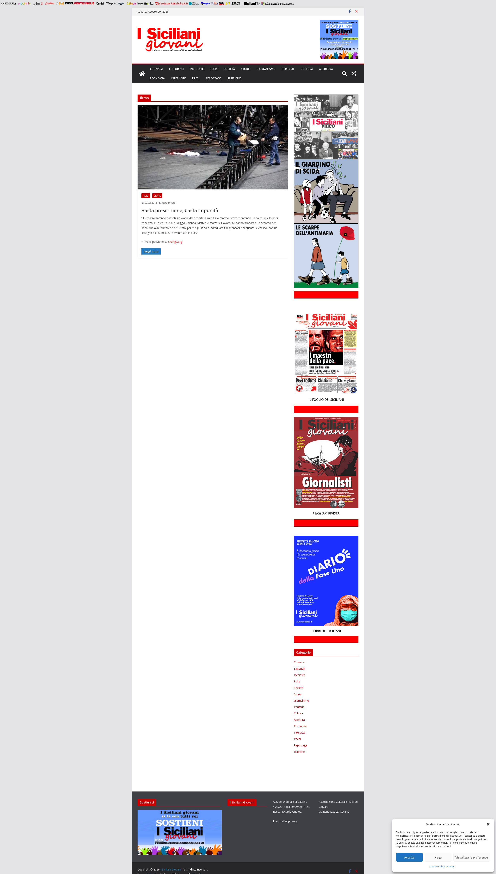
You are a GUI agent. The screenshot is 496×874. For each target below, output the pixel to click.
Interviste (178, 78)
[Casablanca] (50, 3)
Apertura (326, 69)
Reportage (213, 78)
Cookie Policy (437, 866)
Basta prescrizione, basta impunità (179, 210)
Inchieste (197, 69)
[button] (488, 824)
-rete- (146, 195)
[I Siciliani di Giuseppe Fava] (235, 3)
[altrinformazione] (277, 3)
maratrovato (169, 202)
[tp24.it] (214, 3)
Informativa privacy (285, 821)
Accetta (409, 857)
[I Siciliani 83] (250, 3)
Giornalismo (266, 69)
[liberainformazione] (135, 3)
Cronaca (156, 69)
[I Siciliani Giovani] (142, 73)
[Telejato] (205, 3)
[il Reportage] (115, 3)
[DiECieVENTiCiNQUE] (79, 3)
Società (229, 69)
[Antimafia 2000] (8, 3)
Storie (245, 69)
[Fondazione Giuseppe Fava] (228, 3)
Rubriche (234, 78)
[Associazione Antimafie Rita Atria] (171, 3)
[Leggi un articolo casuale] (353, 73)
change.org (175, 241)
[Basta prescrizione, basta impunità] (213, 147)
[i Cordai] (100, 3)
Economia (157, 78)
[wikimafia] (221, 3)
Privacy (450, 866)
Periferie (288, 69)
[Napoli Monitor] (149, 3)
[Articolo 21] (38, 3)
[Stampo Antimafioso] (194, 3)
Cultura (307, 69)
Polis (214, 69)
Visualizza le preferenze (472, 857)
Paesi (195, 78)
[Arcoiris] (24, 3)
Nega (438, 857)
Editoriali (176, 69)
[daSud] (60, 3)
